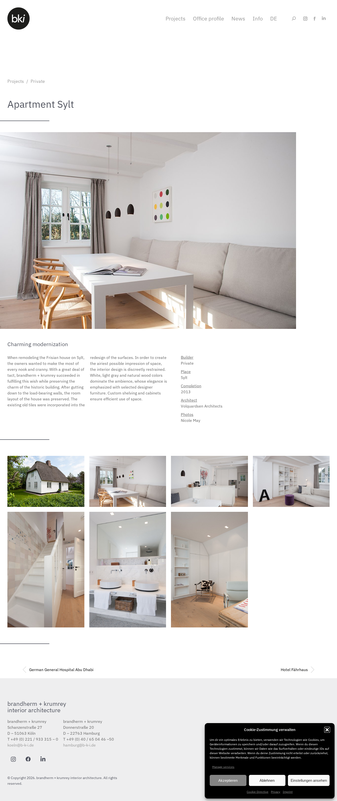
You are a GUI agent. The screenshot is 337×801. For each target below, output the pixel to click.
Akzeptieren (228, 780)
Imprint (288, 792)
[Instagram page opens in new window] (305, 18)
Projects (15, 81)
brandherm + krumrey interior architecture (36, 707)
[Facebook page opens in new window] (314, 18)
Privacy (275, 792)
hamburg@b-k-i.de (79, 745)
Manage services (223, 767)
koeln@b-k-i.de (20, 745)
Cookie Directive (257, 792)
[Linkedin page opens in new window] (323, 18)
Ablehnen (267, 780)
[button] (327, 729)
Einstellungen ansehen (309, 780)
